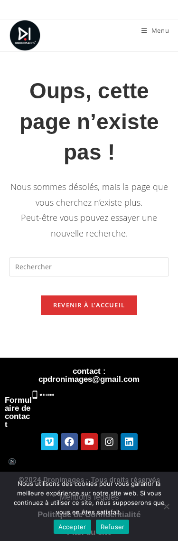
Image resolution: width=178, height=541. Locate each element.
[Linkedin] (129, 441)
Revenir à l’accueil (89, 305)
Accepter (72, 527)
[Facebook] (69, 441)
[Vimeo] (49, 441)
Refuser (113, 527)
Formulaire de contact (18, 412)
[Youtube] (89, 441)
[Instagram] (109, 441)
